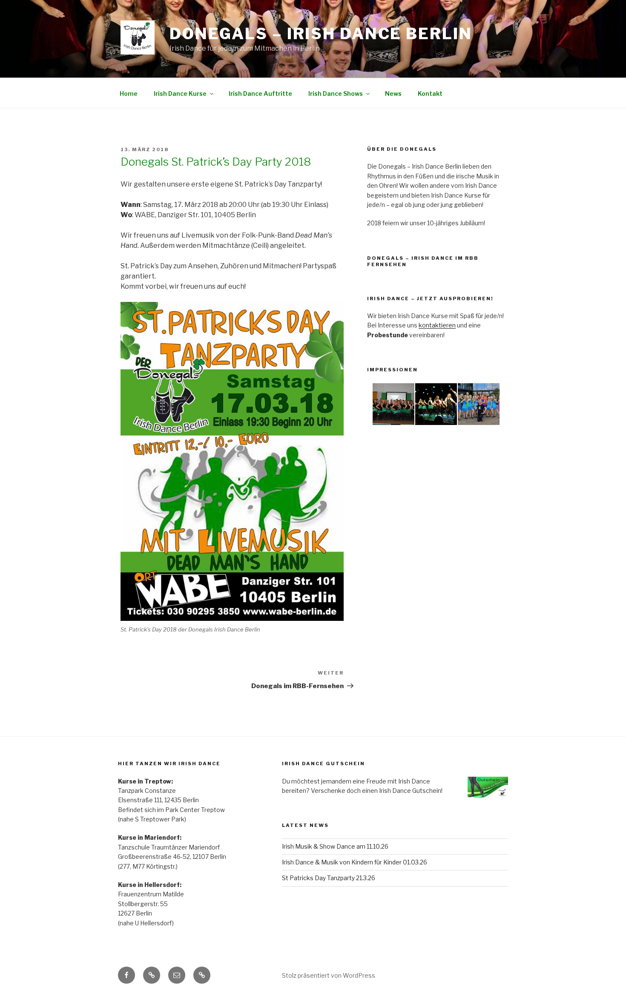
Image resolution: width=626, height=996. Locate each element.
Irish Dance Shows (335, 93)
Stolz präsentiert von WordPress (328, 975)
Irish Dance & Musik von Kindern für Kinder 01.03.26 (354, 862)
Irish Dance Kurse (180, 93)
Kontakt (430, 93)
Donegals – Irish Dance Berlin (320, 33)
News (393, 93)
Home (129, 93)
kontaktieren (437, 325)
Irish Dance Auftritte (260, 93)
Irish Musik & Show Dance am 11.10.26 (335, 846)
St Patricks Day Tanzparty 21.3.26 (328, 877)
